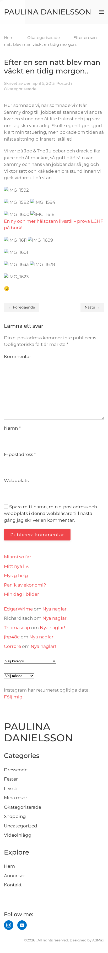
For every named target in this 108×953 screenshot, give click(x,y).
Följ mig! (14, 696)
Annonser (14, 875)
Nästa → (92, 307)
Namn (12, 428)
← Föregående (21, 307)
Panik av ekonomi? (25, 585)
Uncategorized (20, 825)
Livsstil (11, 788)
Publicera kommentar (37, 534)
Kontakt (13, 884)
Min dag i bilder (21, 594)
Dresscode (16, 769)
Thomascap (17, 627)
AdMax (98, 940)
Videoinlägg (17, 835)
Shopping (15, 816)
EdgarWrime (18, 609)
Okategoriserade (20, 88)
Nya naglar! (55, 609)
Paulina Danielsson (47, 11)
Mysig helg (16, 575)
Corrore (12, 646)
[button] (101, 12)
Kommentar (17, 356)
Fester (11, 779)
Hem (9, 866)
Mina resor (15, 797)
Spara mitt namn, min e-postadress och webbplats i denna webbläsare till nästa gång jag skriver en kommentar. (50, 513)
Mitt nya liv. (16, 566)
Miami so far (17, 556)
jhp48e (12, 636)
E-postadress (20, 454)
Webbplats (16, 480)
